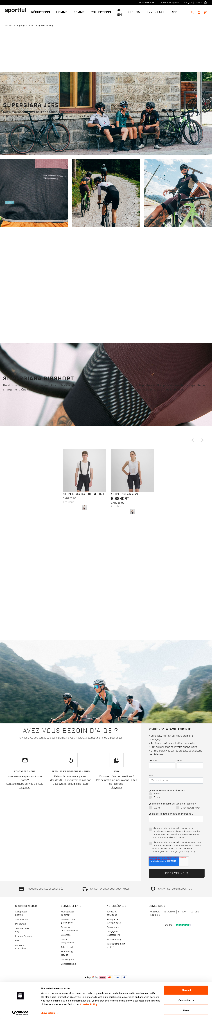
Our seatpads (67, 959)
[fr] (16, 10)
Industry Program (23, 936)
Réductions (40, 12)
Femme (79, 12)
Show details (48, 1013)
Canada (198, 3)
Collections (101, 12)
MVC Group (20, 924)
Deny (186, 1010)
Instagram (169, 912)
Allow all (186, 990)
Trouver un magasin (169, 3)
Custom (134, 12)
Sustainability (21, 919)
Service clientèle (146, 3)
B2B (17, 941)
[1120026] (132, 470)
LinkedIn (155, 915)
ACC (174, 12)
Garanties (65, 935)
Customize (184, 1000)
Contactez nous (68, 964)
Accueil (8, 25)
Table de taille (67, 947)
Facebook (154, 912)
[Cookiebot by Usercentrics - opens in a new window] (20, 1013)
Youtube (194, 912)
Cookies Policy (88, 1004)
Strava (182, 912)
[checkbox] (176, 795)
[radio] (176, 794)
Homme (62, 12)
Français (188, 3)
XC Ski (119, 12)
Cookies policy (114, 927)
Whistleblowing (114, 939)
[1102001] (84, 470)
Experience (156, 12)
